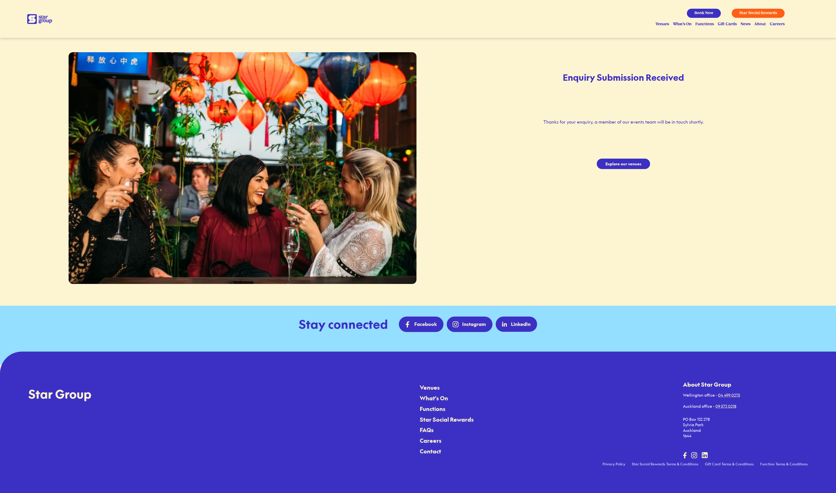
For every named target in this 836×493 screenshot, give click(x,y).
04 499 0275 (729, 395)
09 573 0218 (725, 406)
